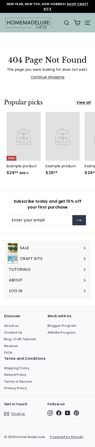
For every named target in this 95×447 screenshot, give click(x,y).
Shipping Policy (16, 368)
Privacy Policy (15, 388)
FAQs (8, 352)
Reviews (11, 346)
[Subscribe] (79, 220)
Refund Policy (15, 374)
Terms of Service (18, 381)
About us (11, 325)
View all (83, 102)
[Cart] (77, 23)
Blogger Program (62, 325)
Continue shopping (48, 77)
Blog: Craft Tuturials (20, 339)
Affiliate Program (62, 332)
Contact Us (13, 332)
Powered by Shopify (66, 437)
